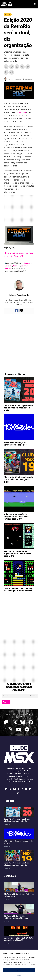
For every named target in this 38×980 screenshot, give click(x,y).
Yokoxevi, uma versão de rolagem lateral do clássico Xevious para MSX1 (16, 516)
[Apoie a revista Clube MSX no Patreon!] (7, 722)
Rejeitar (19, 975)
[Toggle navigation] (34, 4)
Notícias (7, 14)
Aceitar (19, 970)
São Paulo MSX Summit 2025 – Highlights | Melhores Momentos (16, 917)
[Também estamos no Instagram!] (10, 729)
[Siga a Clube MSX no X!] (15, 722)
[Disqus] (19, 342)
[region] (19, 965)
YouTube (8, 268)
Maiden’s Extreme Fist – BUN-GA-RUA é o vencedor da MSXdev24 (18, 939)
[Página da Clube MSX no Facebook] (31, 722)
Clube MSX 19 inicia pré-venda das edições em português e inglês (18, 479)
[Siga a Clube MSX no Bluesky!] (23, 722)
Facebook (16, 266)
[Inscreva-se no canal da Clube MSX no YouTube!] (18, 729)
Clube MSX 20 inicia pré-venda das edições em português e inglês (18, 407)
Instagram (27, 263)
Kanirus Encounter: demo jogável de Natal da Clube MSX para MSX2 (18, 553)
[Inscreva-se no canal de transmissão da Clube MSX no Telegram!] (27, 729)
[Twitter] (21, 310)
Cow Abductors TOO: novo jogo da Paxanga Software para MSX (19, 589)
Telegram (24, 266)
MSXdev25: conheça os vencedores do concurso (15, 443)
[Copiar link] (11, 73)
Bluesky (8, 266)
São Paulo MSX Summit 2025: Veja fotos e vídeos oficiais (19, 895)
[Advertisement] (19, 209)
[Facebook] (16, 310)
